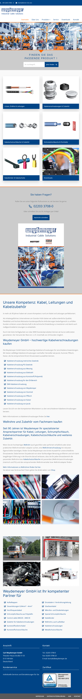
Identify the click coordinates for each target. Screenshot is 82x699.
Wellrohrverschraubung (52, 448)
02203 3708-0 (43, 206)
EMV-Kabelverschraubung (16, 384)
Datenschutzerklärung (56, 696)
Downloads (66, 20)
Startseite (25, 20)
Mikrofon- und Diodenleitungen (57, 610)
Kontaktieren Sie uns (25, 3)
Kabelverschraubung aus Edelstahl (20, 372)
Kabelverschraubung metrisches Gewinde (23, 361)
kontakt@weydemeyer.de (57, 658)
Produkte (45, 20)
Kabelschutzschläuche (31, 459)
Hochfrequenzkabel (14, 610)
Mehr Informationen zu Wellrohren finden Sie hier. (22, 467)
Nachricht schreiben (41, 217)
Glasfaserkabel (50, 606)
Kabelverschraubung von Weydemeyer (21, 388)
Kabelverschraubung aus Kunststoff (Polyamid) (24, 376)
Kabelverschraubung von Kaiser (19, 400)
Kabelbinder (49, 618)
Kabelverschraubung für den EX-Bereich (22, 380)
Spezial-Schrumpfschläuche (55, 614)
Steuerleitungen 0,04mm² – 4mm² (19, 606)
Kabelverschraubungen (54, 626)
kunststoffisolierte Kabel (16, 626)
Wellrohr (27, 445)
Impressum (40, 696)
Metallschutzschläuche (53, 630)
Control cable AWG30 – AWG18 (18, 618)
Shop (53, 470)
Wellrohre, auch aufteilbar (55, 622)
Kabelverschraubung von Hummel (20, 392)
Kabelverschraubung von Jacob (18, 404)
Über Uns (35, 20)
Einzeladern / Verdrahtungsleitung (58, 602)
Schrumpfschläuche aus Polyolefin (20, 614)
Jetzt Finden (50, 64)
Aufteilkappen (12, 602)
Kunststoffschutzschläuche (17, 630)
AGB (69, 696)
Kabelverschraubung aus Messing (19, 368)
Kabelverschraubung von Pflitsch (19, 396)
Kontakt (76, 20)
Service (56, 20)
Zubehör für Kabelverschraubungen (20, 622)
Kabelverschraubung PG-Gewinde (19, 365)
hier (48, 416)
